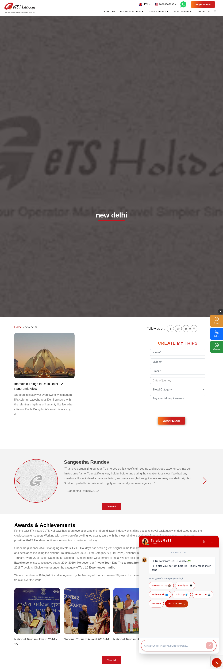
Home (18, 327)
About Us (110, 11)
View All (111, 506)
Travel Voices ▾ (182, 11)
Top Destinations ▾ (131, 11)
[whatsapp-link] (183, 4)
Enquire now (202, 4)
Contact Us (203, 11)
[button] (18, 481)
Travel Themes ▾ (157, 11)
